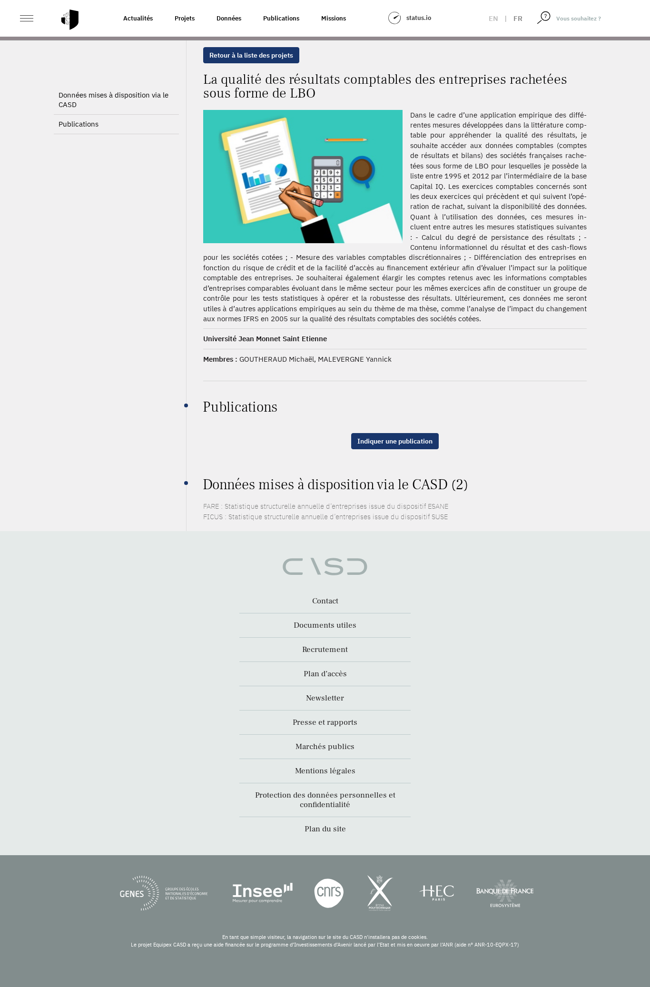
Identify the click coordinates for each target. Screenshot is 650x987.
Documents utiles (325, 625)
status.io (418, 18)
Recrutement (325, 649)
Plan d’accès (325, 674)
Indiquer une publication (395, 441)
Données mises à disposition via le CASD (113, 99)
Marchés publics (325, 746)
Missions (333, 18)
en (493, 18)
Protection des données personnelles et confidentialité (325, 800)
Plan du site (325, 829)
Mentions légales (325, 771)
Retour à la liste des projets (251, 55)
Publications (281, 18)
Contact (325, 601)
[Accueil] (69, 20)
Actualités (138, 18)
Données (229, 18)
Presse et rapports (325, 722)
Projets (185, 18)
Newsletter (325, 698)
